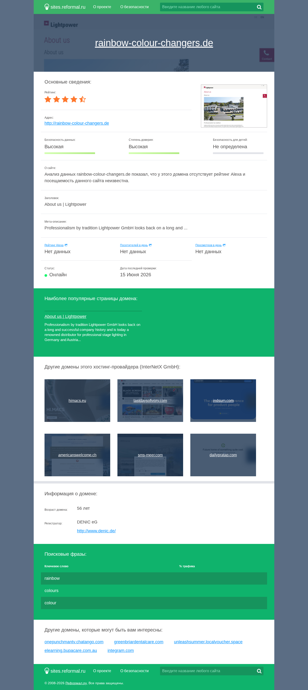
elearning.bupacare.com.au (71, 650)
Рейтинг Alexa (54, 245)
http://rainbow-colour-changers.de (77, 123)
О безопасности (134, 7)
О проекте (102, 7)
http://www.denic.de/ (96, 531)
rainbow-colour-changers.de (154, 43)
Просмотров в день (208, 245)
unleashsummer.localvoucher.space (208, 641)
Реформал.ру (76, 683)
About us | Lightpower (65, 316)
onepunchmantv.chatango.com (74, 641)
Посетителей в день (134, 245)
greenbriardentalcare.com (138, 641)
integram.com (121, 650)
